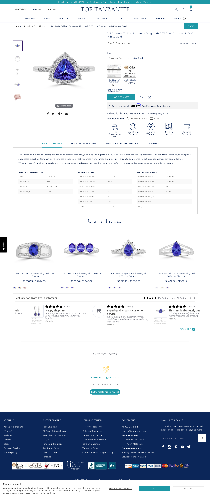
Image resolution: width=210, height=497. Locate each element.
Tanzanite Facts (90, 448)
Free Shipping (50, 427)
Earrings (63, 19)
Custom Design (139, 19)
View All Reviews (180, 298)
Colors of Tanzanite (92, 431)
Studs (119, 19)
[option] (64, 70)
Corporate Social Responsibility (97, 452)
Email (156, 118)
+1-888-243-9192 (23, 9)
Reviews (154, 143)
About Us (160, 19)
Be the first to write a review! (105, 392)
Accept (154, 488)
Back (191, 26)
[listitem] (43, 314)
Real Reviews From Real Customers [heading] (36, 298)
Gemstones (29, 19)
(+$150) (131, 82)
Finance (47, 456)
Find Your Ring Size (52, 444)
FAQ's (46, 439)
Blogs (6, 444)
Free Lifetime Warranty (54, 435)
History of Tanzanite (92, 427)
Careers (7, 439)
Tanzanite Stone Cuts (93, 435)
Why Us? (8, 431)
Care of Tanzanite (91, 444)
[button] (191, 298)
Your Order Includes (83, 143)
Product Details (52, 143)
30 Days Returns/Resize (54, 431)
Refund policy (10, 452)
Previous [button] (18, 34)
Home (16, 26)
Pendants (83, 19)
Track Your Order (51, 448)
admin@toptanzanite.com (135, 431)
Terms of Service (12, 448)
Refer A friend (50, 452)
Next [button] (18, 109)
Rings (47, 19)
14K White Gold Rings (34, 26)
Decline (188, 488)
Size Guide (138, 58)
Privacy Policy (49, 493)
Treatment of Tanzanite (94, 439)
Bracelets (102, 19)
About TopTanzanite (13, 427)
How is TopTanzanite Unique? (123, 143)
